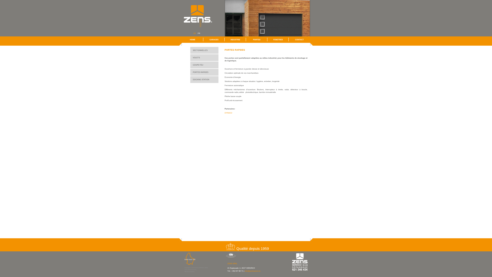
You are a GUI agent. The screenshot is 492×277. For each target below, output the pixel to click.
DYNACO (228, 113)
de (194, 33)
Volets (196, 58)
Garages (213, 40)
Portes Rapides (200, 72)
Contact (299, 40)
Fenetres (278, 40)
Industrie (235, 40)
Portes (256, 40)
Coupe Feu (198, 65)
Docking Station (201, 79)
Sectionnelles (200, 50)
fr (199, 33)
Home (192, 40)
